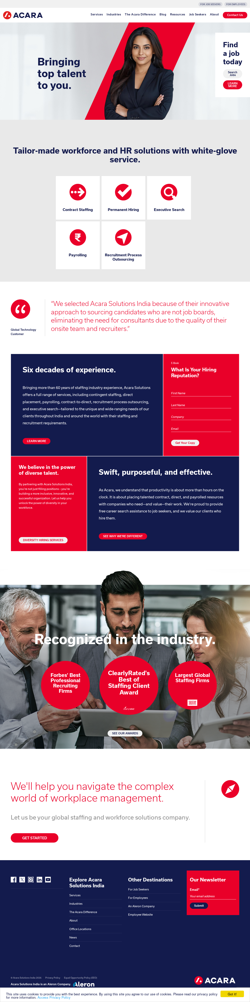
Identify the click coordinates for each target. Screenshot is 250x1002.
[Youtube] (48, 879)
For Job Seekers (210, 4)
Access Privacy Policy (54, 997)
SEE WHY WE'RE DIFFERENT (123, 536)
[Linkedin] (39, 879)
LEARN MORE (233, 85)
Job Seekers (197, 14)
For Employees (235, 4)
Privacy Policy (52, 977)
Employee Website (140, 914)
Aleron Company (58, 984)
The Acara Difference (140, 14)
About (214, 14)
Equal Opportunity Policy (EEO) (80, 977)
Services (97, 14)
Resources (177, 14)
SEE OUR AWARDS (125, 733)
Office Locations (80, 929)
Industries (114, 14)
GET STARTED (34, 838)
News (73, 937)
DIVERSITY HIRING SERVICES (43, 540)
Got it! (232, 993)
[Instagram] (31, 879)
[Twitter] (22, 879)
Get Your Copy (185, 442)
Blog (163, 14)
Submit (199, 905)
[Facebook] (13, 879)
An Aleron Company (141, 906)
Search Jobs (232, 74)
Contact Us (235, 15)
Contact (74, 945)
